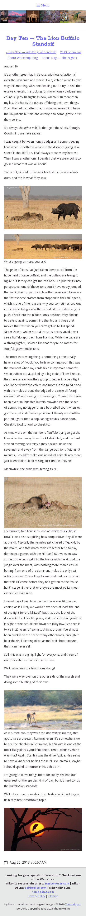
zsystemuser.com (56, 883)
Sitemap (53, 896)
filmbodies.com (43, 892)
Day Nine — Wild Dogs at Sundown (31, 52)
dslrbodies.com (35, 887)
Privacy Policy (36, 896)
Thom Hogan (73, 904)
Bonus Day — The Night (59, 58)
